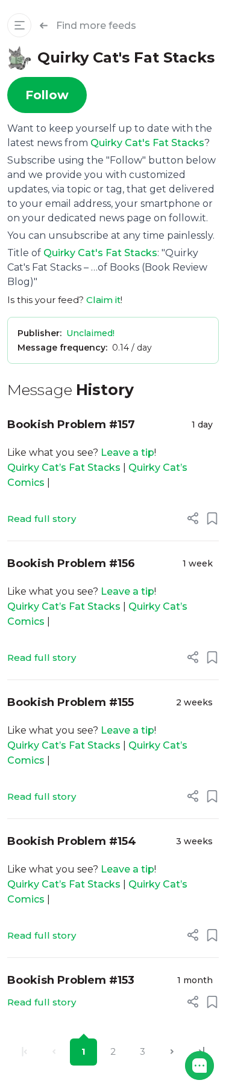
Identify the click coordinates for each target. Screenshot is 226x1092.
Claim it (103, 299)
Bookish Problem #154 (71, 841)
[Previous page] (53, 1052)
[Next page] (172, 1052)
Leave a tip (127, 452)
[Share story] (192, 518)
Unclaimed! (90, 333)
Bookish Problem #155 (70, 702)
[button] (199, 1065)
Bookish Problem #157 (71, 424)
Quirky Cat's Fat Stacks (147, 143)
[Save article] (212, 518)
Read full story (41, 518)
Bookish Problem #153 (70, 980)
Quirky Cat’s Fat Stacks (64, 467)
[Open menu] (19, 25)
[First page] (24, 1052)
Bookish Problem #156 (71, 563)
